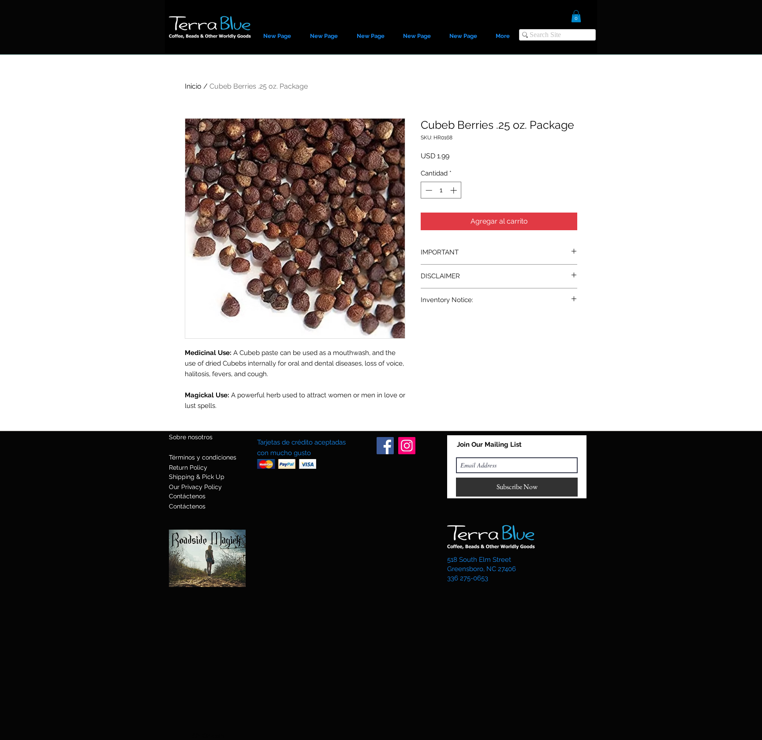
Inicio (193, 86)
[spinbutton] (441, 190)
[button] (576, 16)
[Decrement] (428, 190)
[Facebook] (385, 445)
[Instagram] (406, 445)
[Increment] (454, 190)
